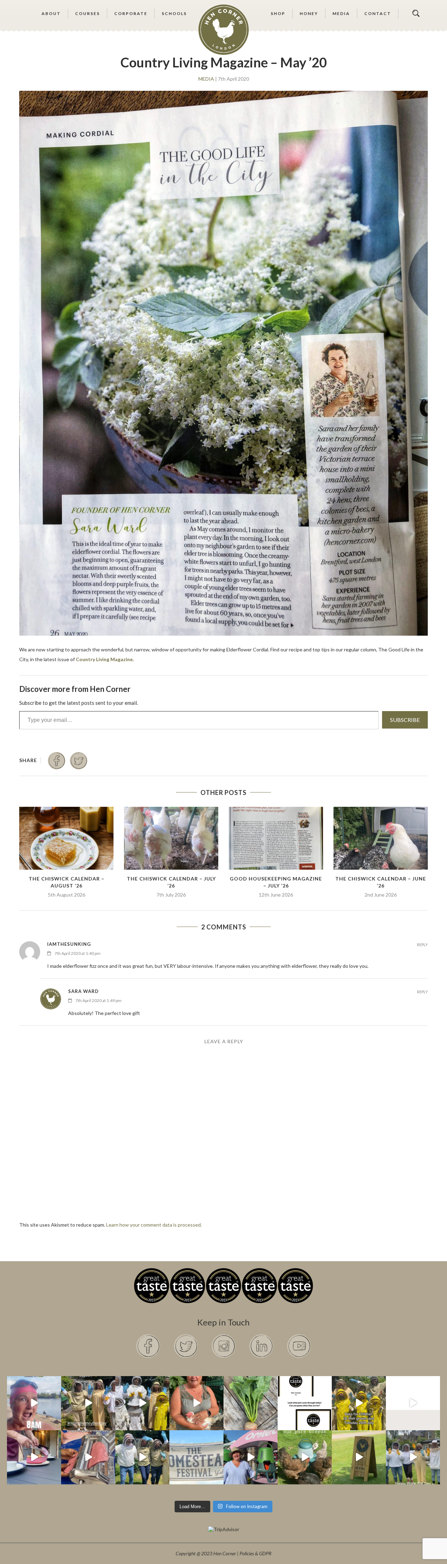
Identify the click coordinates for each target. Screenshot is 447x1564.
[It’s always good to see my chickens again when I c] (196, 1403)
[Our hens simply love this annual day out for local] (359, 1457)
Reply (422, 945)
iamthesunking (69, 944)
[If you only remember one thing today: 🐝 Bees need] (413, 1457)
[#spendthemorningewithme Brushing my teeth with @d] (34, 1403)
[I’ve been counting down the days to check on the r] (305, 1403)
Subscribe (405, 719)
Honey (309, 13)
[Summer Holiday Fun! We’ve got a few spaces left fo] (359, 1403)
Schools (174, 13)
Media (341, 13)
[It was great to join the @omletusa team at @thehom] (251, 1457)
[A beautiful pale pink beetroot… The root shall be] (251, 1403)
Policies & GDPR (255, 1553)
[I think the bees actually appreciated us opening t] (142, 1457)
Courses (87, 13)
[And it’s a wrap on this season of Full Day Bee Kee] (88, 1403)
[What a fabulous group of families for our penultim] (142, 1403)
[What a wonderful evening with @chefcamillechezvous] (34, 1457)
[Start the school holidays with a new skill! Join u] (413, 1403)
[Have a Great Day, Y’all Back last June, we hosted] (196, 1457)
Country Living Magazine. (105, 659)
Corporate (130, 13)
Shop (278, 13)
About (51, 13)
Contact (377, 13)
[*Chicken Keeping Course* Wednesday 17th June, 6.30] (305, 1457)
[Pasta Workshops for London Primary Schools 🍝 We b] (88, 1457)
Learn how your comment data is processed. (154, 1225)
